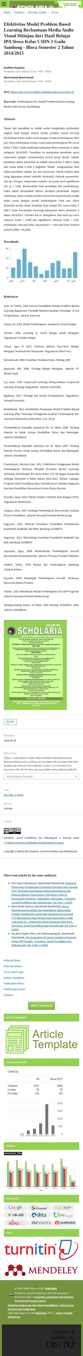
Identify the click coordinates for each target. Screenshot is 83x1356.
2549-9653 (51, 1288)
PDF (11, 721)
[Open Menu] (4, 4)
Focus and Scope (14, 972)
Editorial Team (12, 960)
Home (7, 12)
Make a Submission (41, 1005)
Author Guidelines (14, 977)
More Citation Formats (20, 776)
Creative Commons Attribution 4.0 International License (35, 842)
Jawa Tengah (64, 1313)
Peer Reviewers (13, 966)
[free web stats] (13, 1154)
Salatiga (40, 1313)
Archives (19, 12)
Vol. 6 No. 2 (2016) (37, 12)
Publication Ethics (14, 983)
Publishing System (14, 989)
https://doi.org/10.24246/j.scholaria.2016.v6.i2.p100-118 (42, 92)
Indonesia (14, 1317)
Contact (8, 995)
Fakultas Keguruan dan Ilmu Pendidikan (33, 1305)
